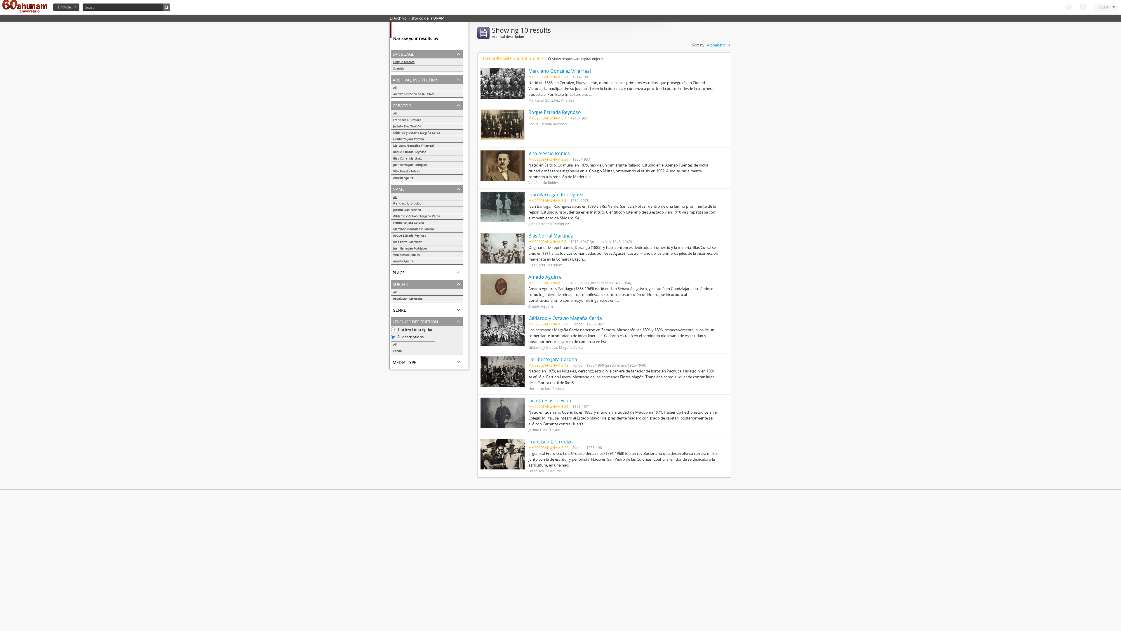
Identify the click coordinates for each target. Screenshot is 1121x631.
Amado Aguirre (403, 178)
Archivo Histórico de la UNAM (413, 94)
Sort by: (698, 45)
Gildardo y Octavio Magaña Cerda (416, 133)
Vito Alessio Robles (406, 171)
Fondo (397, 351)
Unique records (404, 62)
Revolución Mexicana (408, 299)
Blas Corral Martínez (407, 158)
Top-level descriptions (415, 329)
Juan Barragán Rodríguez (410, 165)
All (395, 88)
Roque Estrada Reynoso (409, 152)
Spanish (398, 68)
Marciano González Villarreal (413, 145)
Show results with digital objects (577, 58)
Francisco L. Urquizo (407, 120)
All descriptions (410, 336)
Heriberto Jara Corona (408, 139)
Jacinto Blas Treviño (407, 126)
